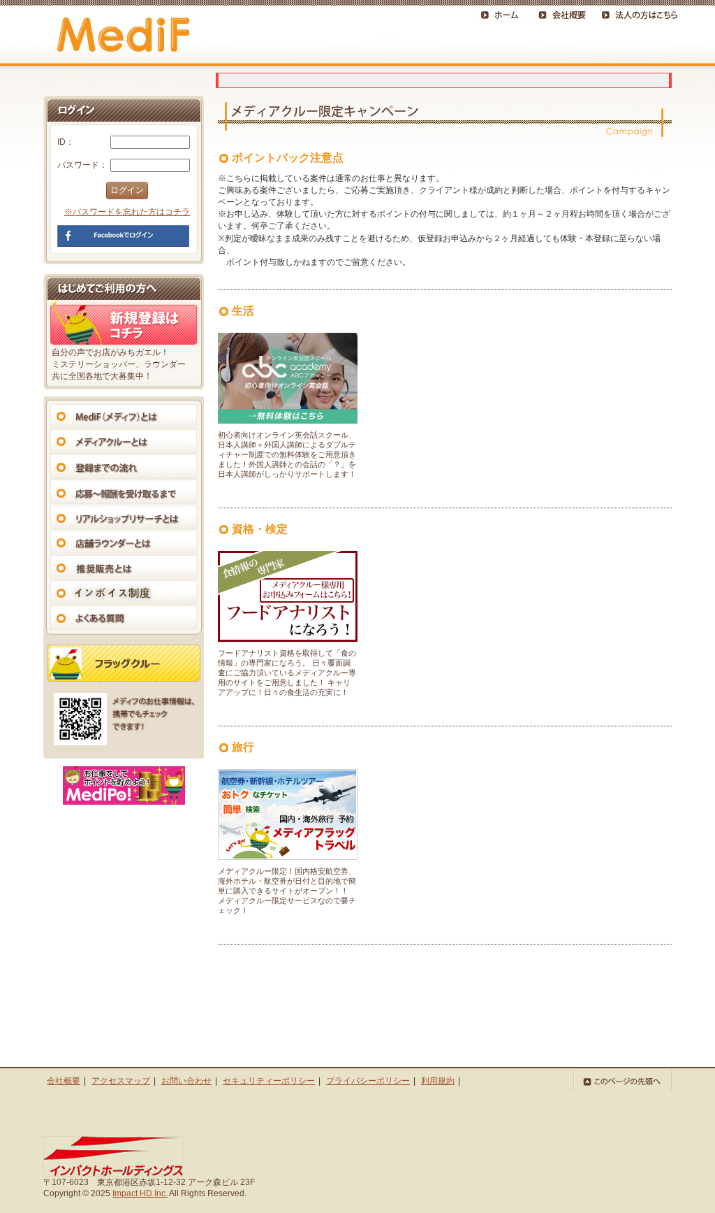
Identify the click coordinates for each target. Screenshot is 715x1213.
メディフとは (123, 416)
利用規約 (438, 1081)
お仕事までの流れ (123, 491)
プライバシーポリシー (368, 1081)
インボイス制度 (123, 592)
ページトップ (622, 1080)
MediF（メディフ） (123, 36)
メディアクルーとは (123, 441)
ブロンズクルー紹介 (123, 663)
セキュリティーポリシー (269, 1081)
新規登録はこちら (123, 324)
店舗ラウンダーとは (123, 541)
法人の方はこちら (637, 13)
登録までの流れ (123, 466)
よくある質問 (123, 617)
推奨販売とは (123, 567)
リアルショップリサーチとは (123, 516)
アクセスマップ (120, 1081)
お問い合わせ (186, 1081)
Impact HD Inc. (140, 1193)
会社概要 (564, 13)
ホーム (502, 13)
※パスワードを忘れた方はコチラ (127, 212)
